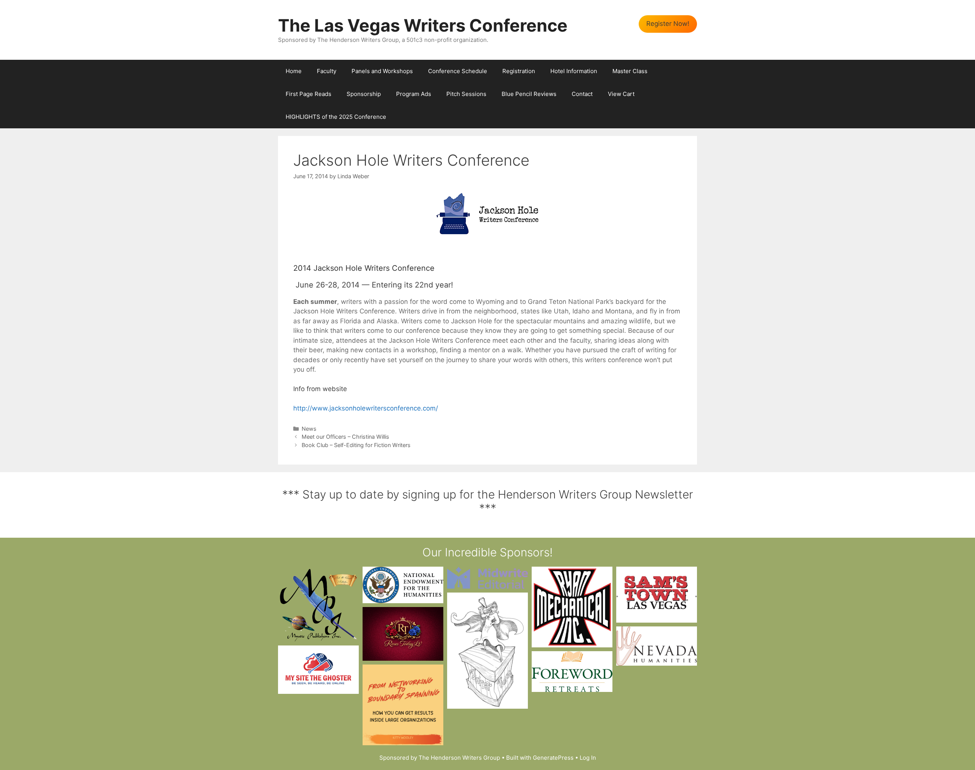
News (309, 428)
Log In (588, 757)
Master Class (629, 71)
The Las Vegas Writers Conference (422, 25)
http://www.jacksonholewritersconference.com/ (365, 408)
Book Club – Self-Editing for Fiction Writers (356, 445)
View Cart (621, 93)
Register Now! (667, 23)
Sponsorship (364, 93)
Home (294, 71)
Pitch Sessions (466, 93)
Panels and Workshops (382, 71)
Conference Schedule (457, 71)
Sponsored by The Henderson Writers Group (439, 757)
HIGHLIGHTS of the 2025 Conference (336, 116)
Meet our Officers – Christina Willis (345, 436)
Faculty (326, 71)
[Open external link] (318, 604)
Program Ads (413, 93)
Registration (518, 71)
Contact (582, 93)
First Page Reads (308, 93)
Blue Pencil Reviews (529, 93)
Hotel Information (573, 71)
